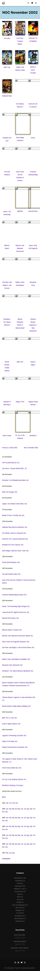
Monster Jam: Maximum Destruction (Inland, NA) (17, 635)
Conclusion (6, 858)
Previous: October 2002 (9, 447)
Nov (13, 803)
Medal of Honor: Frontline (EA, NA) (13, 515)
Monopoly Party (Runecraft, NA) (12, 665)
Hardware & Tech (19, 889)
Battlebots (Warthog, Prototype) (12, 785)
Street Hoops (7, 435)
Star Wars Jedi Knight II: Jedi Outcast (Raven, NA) (18, 647)
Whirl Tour (7, 67)
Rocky (33, 137)
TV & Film (19, 913)
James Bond (18, 891)
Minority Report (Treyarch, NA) (12, 630)
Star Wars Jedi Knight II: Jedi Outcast (7, 285)
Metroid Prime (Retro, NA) (10, 618)
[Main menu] (36, 3)
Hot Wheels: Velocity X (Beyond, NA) (14, 533)
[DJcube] (3, 3)
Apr (16, 809)
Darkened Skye (7, 96)
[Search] (28, 3)
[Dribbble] (18, 962)
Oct (10, 803)
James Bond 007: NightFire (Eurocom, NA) (15, 612)
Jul (25, 809)
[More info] (32, 3)
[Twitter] (21, 962)
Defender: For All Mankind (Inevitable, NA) (15, 480)
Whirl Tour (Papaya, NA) (9, 492)
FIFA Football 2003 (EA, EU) (11, 462)
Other (18, 899)
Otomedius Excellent (19, 941)
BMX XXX (20, 362)
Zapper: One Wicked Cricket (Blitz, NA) (14, 503)
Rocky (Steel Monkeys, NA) (11, 562)
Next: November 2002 (31, 447)
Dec (16, 803)
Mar (13, 809)
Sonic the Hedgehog (18, 905)
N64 (18, 897)
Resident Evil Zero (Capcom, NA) (12, 544)
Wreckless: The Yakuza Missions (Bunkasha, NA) (17, 671)
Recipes (19, 902)
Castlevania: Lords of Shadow (19, 948)
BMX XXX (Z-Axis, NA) (9, 718)
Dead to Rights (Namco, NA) (11, 724)
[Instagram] (15, 962)
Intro (4, 797)
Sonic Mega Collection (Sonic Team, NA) (15, 550)
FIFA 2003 (7, 38)
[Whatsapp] (24, 962)
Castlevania (18, 881)
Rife (6, 968)
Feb (10, 809)
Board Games (18, 878)
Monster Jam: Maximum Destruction (20, 248)
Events (19, 883)
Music (19, 894)
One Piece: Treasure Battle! (20, 41)
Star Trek (18, 907)
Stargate (18, 910)
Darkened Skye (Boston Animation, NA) (14, 527)
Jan (7, 809)
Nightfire (20, 211)
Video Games (18, 918)
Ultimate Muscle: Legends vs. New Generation (33, 325)
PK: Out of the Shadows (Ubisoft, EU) (14, 779)
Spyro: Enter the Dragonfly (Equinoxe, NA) (15, 641)
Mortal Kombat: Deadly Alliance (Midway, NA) (16, 706)
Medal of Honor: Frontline (33, 70)
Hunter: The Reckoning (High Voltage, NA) (16, 606)
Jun (22, 809)
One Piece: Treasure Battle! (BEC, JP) (14, 468)
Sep (7, 803)
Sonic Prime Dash (19, 935)
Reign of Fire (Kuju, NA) (9, 741)
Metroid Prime (33, 211)
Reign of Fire (20, 401)
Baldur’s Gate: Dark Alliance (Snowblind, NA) (16, 659)
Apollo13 (32, 968)
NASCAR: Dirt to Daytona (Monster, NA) (15, 539)
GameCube (18, 886)
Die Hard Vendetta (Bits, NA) (11, 574)
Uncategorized (19, 916)
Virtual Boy (18, 921)
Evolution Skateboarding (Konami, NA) (14, 594)
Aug (27, 809)
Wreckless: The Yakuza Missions (7, 322)
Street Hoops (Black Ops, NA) (11, 768)
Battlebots (33, 435)
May (19, 809)
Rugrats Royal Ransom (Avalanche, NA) (15, 747)
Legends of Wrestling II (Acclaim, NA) (14, 735)
